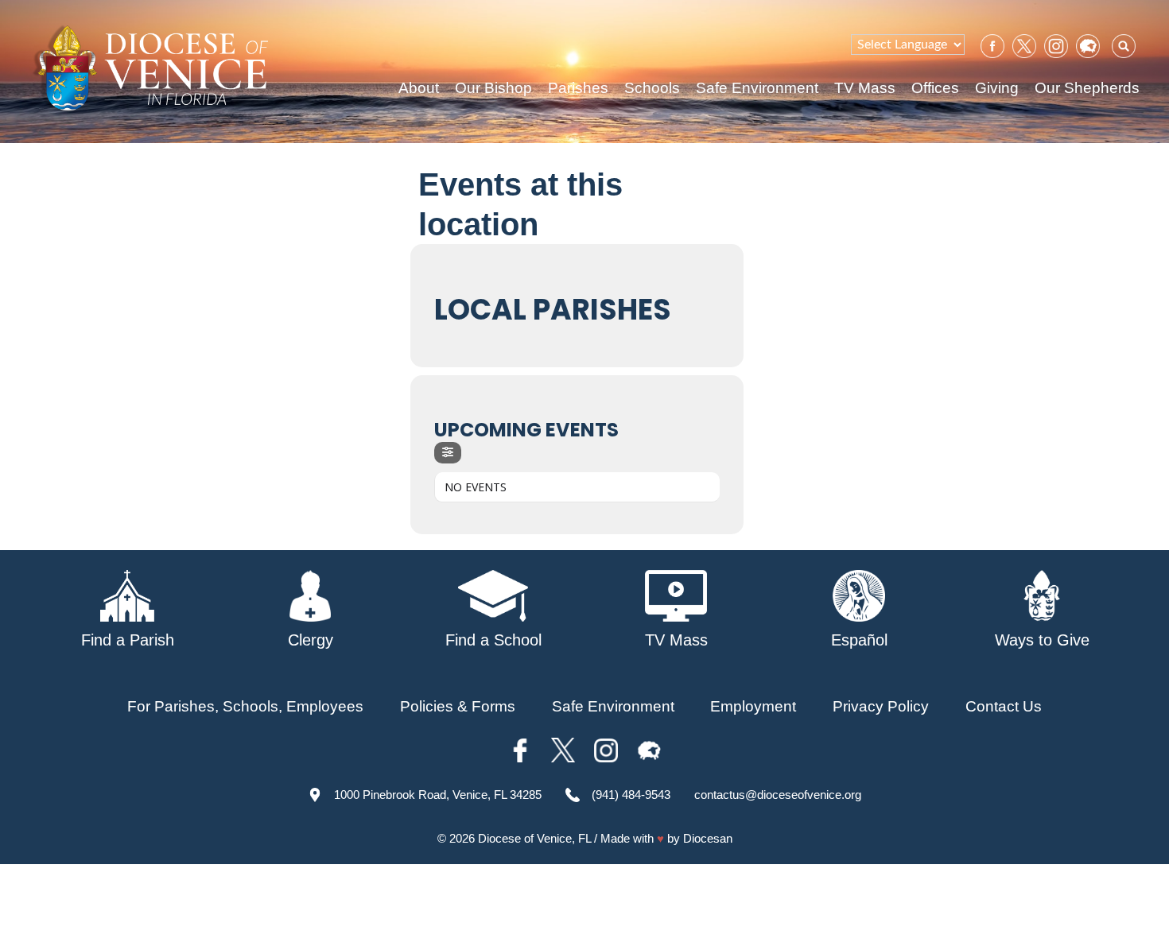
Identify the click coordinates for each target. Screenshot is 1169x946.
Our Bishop (493, 87)
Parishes (578, 87)
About (418, 87)
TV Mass (864, 87)
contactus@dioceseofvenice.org (777, 794)
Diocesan (707, 838)
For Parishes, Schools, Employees (245, 706)
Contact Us (1003, 706)
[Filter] (447, 452)
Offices (935, 87)
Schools (652, 87)
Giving (997, 87)
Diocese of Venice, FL (534, 838)
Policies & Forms (457, 706)
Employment (753, 706)
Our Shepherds (1087, 87)
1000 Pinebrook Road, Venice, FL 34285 (438, 794)
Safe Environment (757, 87)
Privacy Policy (881, 706)
